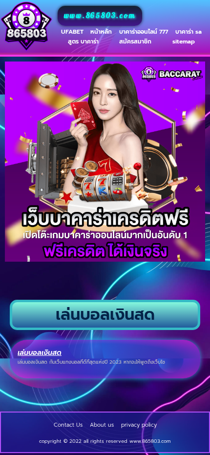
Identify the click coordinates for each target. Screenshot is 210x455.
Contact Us (68, 425)
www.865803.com (100, 16)
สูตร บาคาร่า (83, 41)
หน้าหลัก (101, 31)
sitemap (183, 41)
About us (102, 425)
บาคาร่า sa (188, 31)
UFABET (72, 31)
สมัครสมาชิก (135, 41)
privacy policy (139, 425)
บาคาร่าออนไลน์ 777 (143, 31)
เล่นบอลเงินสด (40, 353)
